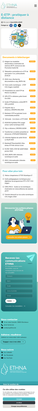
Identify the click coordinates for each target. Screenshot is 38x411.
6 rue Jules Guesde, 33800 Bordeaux (16, 322)
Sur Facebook (8, 355)
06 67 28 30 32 (9, 325)
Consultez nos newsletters (14, 306)
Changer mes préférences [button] (19, 406)
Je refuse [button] (19, 402)
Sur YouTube (8, 358)
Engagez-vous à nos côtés (12, 342)
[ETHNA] (19, 369)
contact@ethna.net (10, 328)
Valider (9, 301)
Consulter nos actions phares (18, 237)
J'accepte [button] (19, 399)
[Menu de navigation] (35, 6)
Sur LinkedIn (8, 352)
